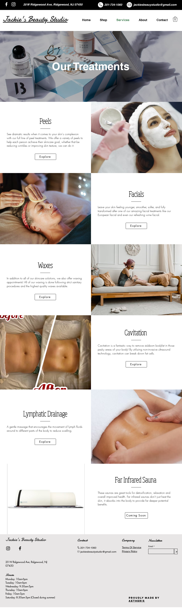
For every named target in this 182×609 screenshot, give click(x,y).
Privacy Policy (129, 551)
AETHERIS (137, 600)
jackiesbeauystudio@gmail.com (154, 4)
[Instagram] (13, 4)
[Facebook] (6, 4)
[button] (175, 19)
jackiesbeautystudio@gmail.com (98, 551)
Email (150, 546)
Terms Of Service (131, 547)
